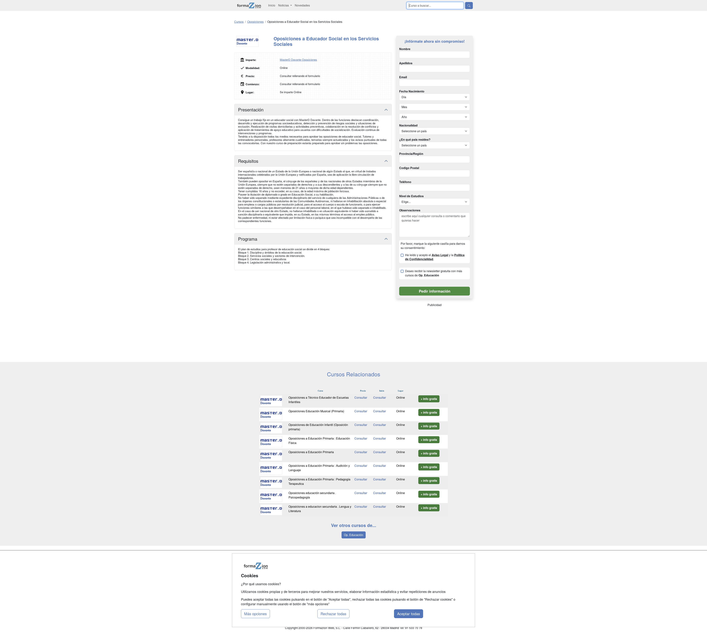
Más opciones (255, 613)
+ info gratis (429, 399)
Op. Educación (353, 535)
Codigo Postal (409, 168)
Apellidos (405, 63)
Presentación (250, 109)
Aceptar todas (408, 613)
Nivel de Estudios (411, 196)
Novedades (302, 5)
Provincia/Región (411, 154)
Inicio (271, 5)
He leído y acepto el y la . (435, 257)
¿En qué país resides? (414, 140)
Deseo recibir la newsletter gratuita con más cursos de (433, 273)
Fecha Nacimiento (411, 91)
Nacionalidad (408, 125)
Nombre (404, 49)
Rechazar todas (333, 613)
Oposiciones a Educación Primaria (311, 452)
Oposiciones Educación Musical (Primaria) (316, 411)
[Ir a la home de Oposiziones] (249, 5)
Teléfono (405, 182)
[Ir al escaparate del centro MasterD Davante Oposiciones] (253, 41)
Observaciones (409, 210)
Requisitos (248, 161)
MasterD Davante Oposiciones (298, 60)
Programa (247, 239)
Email (403, 77)
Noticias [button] (284, 5)
